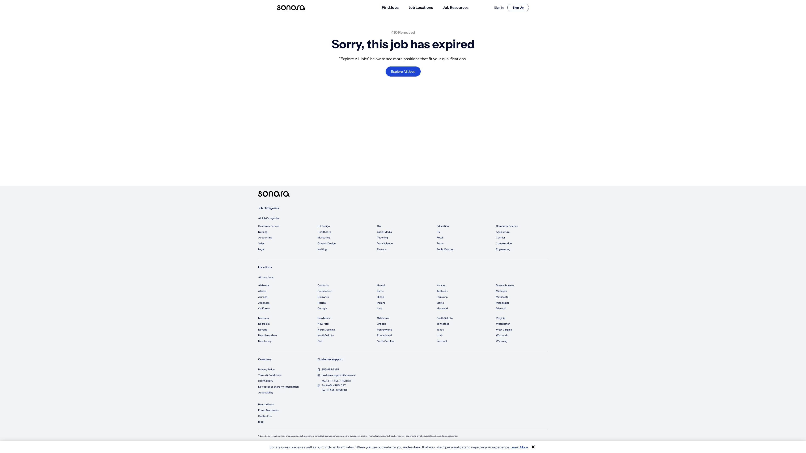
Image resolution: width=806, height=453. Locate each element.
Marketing (324, 237)
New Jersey (264, 341)
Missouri (501, 308)
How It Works (266, 404)
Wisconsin (502, 335)
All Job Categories (268, 218)
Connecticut (325, 291)
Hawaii (381, 285)
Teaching (382, 237)
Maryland (442, 308)
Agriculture (503, 231)
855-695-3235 (330, 369)
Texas (440, 329)
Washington (503, 323)
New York (323, 323)
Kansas (441, 285)
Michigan (501, 291)
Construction (504, 243)
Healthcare (324, 231)
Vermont (442, 341)
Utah (439, 335)
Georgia (322, 308)
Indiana (381, 302)
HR (438, 231)
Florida (322, 302)
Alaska (262, 291)
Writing (322, 249)
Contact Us (265, 416)
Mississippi (502, 302)
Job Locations (421, 7)
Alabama (263, 285)
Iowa (379, 308)
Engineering (503, 249)
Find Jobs (390, 7)
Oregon (381, 323)
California (264, 308)
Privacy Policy (266, 369)
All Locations (265, 277)
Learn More (519, 447)
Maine (440, 302)
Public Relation (445, 249)
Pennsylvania (385, 329)
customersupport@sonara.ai (339, 375)
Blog (260, 421)
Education (443, 226)
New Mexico (325, 318)
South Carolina (385, 341)
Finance (381, 249)
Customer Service (268, 226)
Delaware (323, 296)
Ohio (320, 341)
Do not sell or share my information (278, 386)
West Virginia (504, 329)
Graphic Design (327, 243)
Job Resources (455, 7)
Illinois (380, 296)
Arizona (262, 296)
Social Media (384, 231)
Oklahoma (383, 318)
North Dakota (326, 335)
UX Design (324, 226)
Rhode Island (384, 335)
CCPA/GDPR (265, 381)
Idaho (380, 291)
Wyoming (501, 341)
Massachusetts (505, 285)
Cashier (500, 237)
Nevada (262, 329)
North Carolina (326, 329)
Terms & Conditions (269, 375)
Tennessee (443, 323)
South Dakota (445, 318)
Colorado (323, 285)
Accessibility (265, 392)
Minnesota (502, 296)
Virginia (500, 318)
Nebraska (264, 323)
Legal (261, 249)
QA (379, 226)
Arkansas (264, 302)
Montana (263, 318)
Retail (440, 237)
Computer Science (507, 226)
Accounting (265, 237)
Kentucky (442, 291)
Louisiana (442, 296)
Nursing (262, 231)
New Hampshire (267, 335)
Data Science (385, 243)
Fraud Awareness (268, 410)
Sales (261, 243)
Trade (440, 243)
